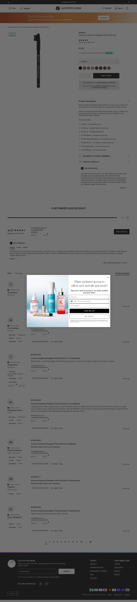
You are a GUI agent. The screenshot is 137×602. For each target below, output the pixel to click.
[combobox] (73, 301)
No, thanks (89, 316)
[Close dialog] (108, 277)
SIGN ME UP (89, 311)
